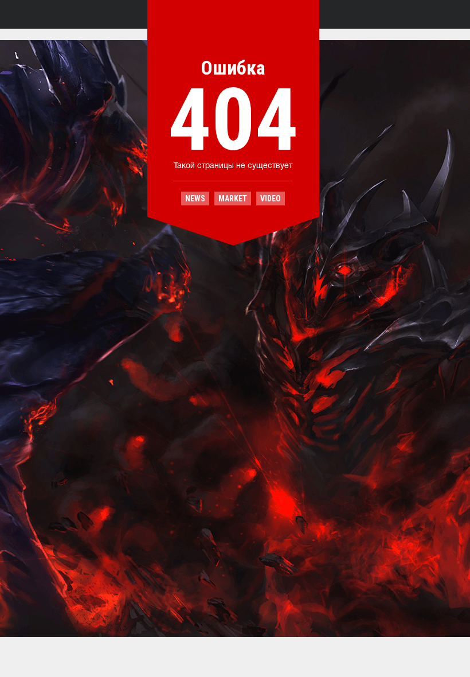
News (195, 198)
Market (232, 198)
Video (270, 198)
